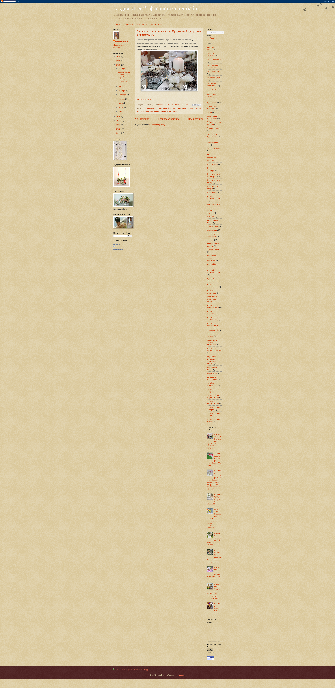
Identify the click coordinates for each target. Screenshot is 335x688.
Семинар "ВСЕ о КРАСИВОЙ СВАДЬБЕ (214, 499)
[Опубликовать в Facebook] (198, 105)
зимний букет (150, 108)
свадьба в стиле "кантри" (213, 408)
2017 (118, 65)
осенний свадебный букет (214, 271)
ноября (122, 86)
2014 (118, 121)
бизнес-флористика (211, 155)
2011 (118, 133)
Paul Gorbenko (121, 41)
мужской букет (213, 250)
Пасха (209, 112)
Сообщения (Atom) (157, 125)
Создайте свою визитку (118, 249)
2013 (118, 125)
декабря (122, 68)
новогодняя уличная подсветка (211, 258)
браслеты (210, 161)
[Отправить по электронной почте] (193, 105)
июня (121, 107)
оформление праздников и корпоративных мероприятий (213, 326)
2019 (118, 57)
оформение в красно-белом (212, 285)
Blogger (181, 675)
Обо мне (119, 24)
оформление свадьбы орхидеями (212, 342)
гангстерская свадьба (212, 211)
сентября (122, 95)
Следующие (142, 118)
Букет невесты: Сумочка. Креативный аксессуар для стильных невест (214, 591)
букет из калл (212, 164)
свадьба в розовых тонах (213, 402)
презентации (212, 373)
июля (121, 103)
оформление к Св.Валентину (212, 318)
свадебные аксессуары (211, 384)
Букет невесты (213, 71)
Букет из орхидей (214, 59)
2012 (118, 129)
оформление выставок (212, 312)
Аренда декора (156, 24)
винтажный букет (214, 204)
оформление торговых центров (214, 349)
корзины (210, 240)
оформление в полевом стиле (213, 306)
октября (122, 90)
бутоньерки (211, 192)
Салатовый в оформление (212, 117)
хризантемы (148, 111)
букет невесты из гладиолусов (214, 175)
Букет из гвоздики (210, 54)
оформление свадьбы (184, 108)
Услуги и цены (141, 24)
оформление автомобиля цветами (212, 299)
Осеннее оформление (212, 101)
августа (122, 99)
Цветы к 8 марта (213, 148)
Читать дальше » (144, 99)
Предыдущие (195, 118)
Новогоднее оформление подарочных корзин (212, 92)
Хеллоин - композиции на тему (213, 142)
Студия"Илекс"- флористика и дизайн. (155, 8)
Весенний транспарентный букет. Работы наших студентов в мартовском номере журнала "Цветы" (214, 480)
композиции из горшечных (213, 235)
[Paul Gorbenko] (114, 247)
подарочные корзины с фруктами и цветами (212, 360)
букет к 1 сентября (210, 169)
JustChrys (173, 111)
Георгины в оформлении (212, 84)
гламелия (210, 216)
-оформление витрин (212, 48)
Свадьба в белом (213, 128)
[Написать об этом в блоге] (195, 105)
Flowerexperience (161, 111)
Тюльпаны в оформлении (212, 135)
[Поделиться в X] (197, 105)
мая (120, 111)
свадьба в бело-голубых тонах (213, 396)
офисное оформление (212, 279)
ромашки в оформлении (212, 378)
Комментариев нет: (180, 104)
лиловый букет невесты (213, 244)
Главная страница (168, 118)
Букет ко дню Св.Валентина (212, 66)
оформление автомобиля (212, 291)
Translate (213, 38)
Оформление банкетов (166, 108)
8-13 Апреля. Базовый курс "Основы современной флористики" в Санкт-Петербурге (214, 518)
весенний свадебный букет (214, 197)
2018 (118, 61)
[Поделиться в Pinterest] (200, 105)
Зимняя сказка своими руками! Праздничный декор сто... (124, 76)
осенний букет (213, 264)
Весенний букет (213, 77)
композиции (212, 230)
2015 (118, 116)
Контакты (129, 24)
